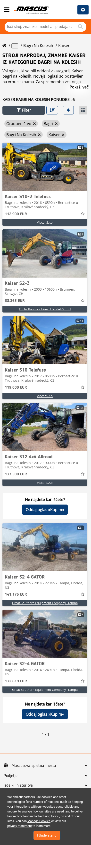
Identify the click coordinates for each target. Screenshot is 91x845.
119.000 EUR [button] (16, 388)
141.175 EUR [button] (16, 595)
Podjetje (10, 776)
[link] (44, 167)
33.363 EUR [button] (15, 301)
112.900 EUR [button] (16, 214)
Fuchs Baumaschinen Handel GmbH (45, 309)
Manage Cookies (38, 821)
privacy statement (19, 826)
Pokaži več (79, 87)
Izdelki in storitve (18, 785)
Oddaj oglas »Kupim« (45, 509)
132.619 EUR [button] (16, 681)
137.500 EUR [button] (16, 474)
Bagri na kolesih (38, 45)
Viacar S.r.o (45, 222)
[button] (23, 110)
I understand (47, 835)
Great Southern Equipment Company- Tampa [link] (45, 603)
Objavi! (83, 9)
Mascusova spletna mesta (34, 766)
